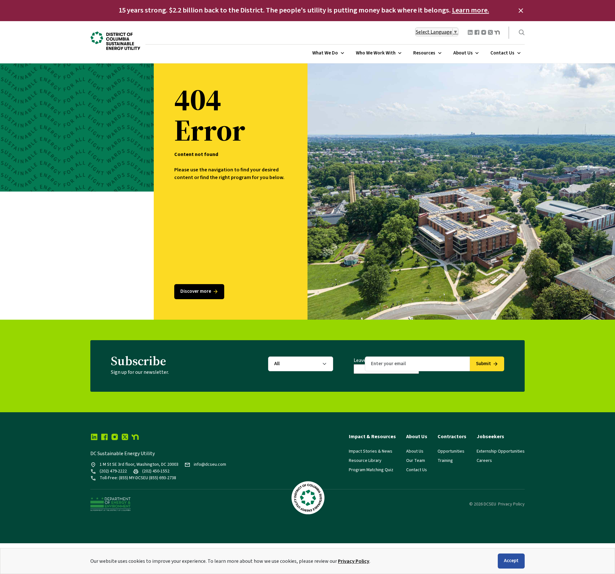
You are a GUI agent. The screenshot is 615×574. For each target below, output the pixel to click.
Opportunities (451, 451)
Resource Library (365, 460)
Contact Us (416, 470)
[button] (521, 10)
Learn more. (470, 10)
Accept (511, 560)
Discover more (195, 291)
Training (445, 460)
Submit (483, 363)
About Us (414, 451)
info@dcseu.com (210, 464)
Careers (484, 460)
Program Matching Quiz (371, 470)
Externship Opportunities (501, 451)
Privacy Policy (353, 561)
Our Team (415, 460)
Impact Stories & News (370, 451)
